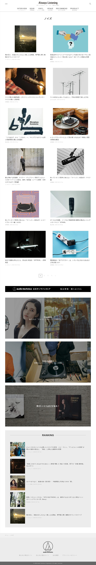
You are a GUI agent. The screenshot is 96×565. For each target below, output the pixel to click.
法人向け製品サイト (42, 555)
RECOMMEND (62, 9)
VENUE (50, 9)
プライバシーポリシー (69, 555)
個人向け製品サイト (25, 555)
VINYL (40, 9)
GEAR (32, 9)
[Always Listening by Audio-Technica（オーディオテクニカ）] (48, 552)
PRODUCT (74, 9)
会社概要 (56, 555)
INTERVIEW (22, 9)
